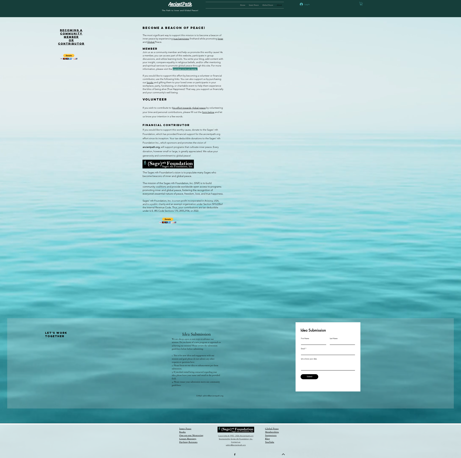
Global (151, 42)
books (150, 82)
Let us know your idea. (309, 359)
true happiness (181, 38)
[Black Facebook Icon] (234, 454)
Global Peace (272, 428)
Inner (220, 38)
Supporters (271, 435)
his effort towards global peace (189, 107)
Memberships (272, 432)
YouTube (269, 442)
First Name (305, 338)
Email (303, 348)
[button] (254, 5)
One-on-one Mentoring (191, 435)
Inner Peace (185, 428)
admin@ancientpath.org (213, 396)
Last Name (333, 338)
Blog (267, 438)
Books (182, 432)
